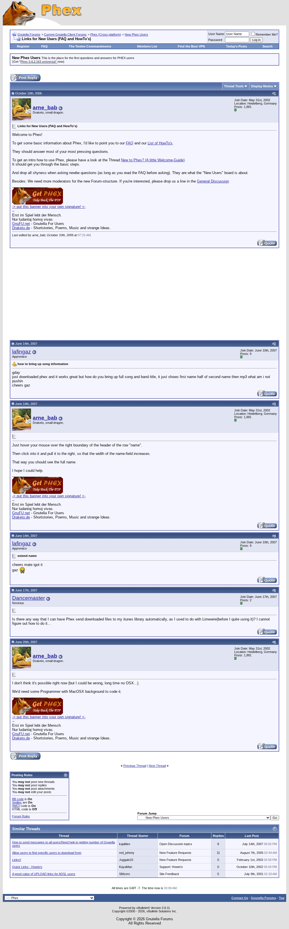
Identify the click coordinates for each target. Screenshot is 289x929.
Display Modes (262, 86)
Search (267, 46)
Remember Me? (267, 34)
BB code (18, 799)
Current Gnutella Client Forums (65, 34)
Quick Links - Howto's (27, 867)
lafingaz (21, 352)
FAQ (44, 46)
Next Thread (157, 765)
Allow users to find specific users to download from (46, 852)
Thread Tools (234, 86)
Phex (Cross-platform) (105, 34)
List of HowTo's (160, 143)
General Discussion (213, 181)
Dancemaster (28, 598)
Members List (147, 46)
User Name (216, 34)
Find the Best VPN (191, 46)
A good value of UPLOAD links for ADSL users (43, 874)
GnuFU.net (21, 224)
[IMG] (16, 806)
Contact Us (239, 898)
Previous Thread (134, 765)
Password (215, 40)
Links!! (16, 859)
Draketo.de (21, 228)
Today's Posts (236, 46)
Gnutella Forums (28, 34)
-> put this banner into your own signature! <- (49, 207)
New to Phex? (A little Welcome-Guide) (153, 160)
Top (281, 898)
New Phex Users (136, 34)
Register (23, 46)
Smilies (17, 802)
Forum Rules (21, 816)
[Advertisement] (144, 293)
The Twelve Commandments (90, 46)
